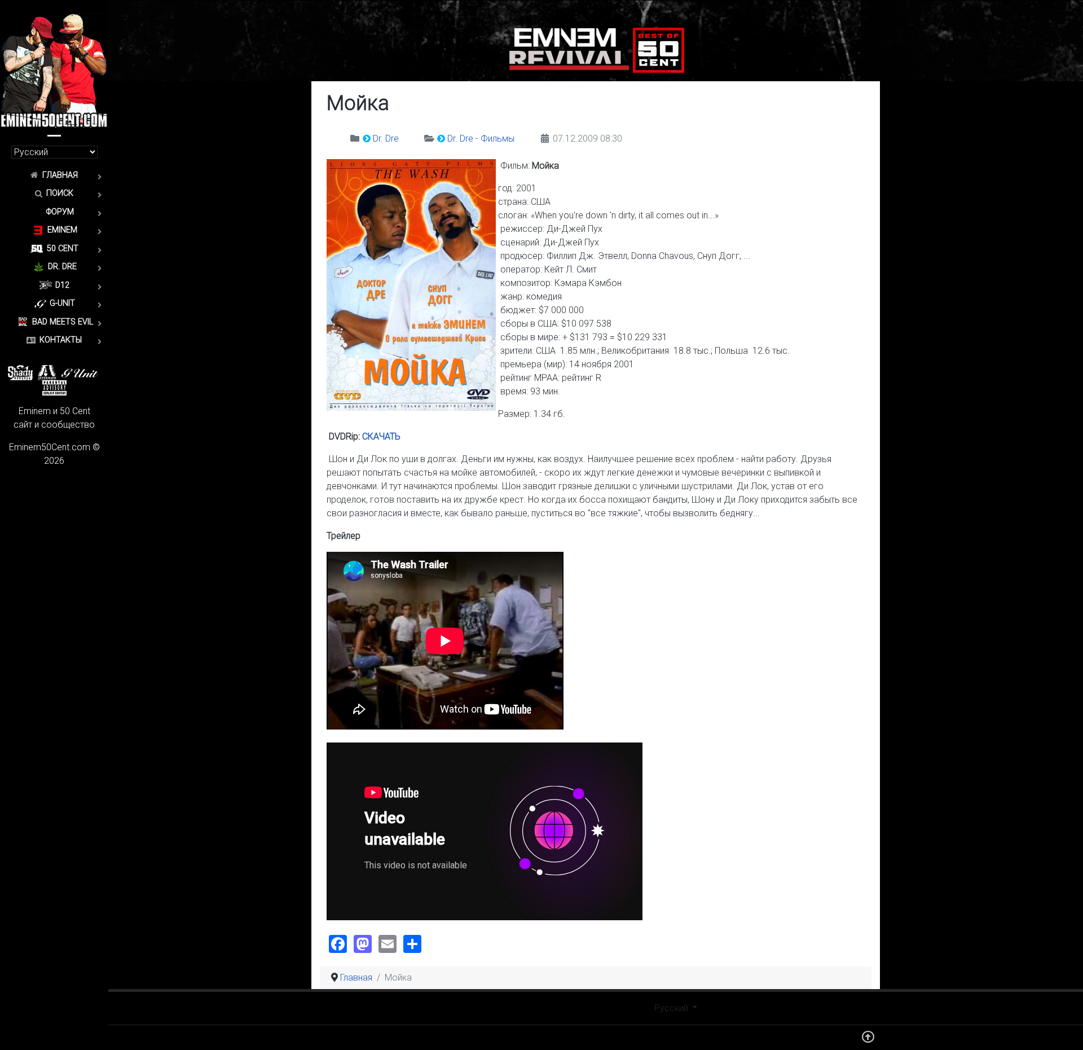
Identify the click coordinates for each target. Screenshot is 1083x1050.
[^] (868, 1039)
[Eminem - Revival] (569, 49)
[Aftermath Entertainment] (47, 372)
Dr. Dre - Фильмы (480, 138)
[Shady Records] (20, 372)
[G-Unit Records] (79, 372)
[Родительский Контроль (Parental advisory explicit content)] (54, 387)
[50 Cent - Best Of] (658, 49)
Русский (672, 1008)
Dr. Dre (386, 138)
